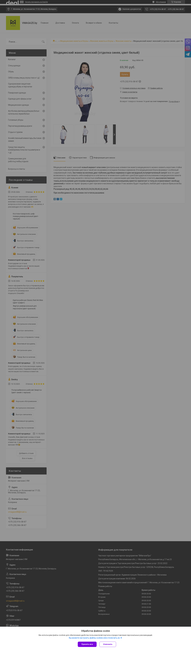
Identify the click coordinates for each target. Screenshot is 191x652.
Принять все (87, 644)
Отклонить (107, 644)
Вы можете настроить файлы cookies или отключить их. (94, 638)
